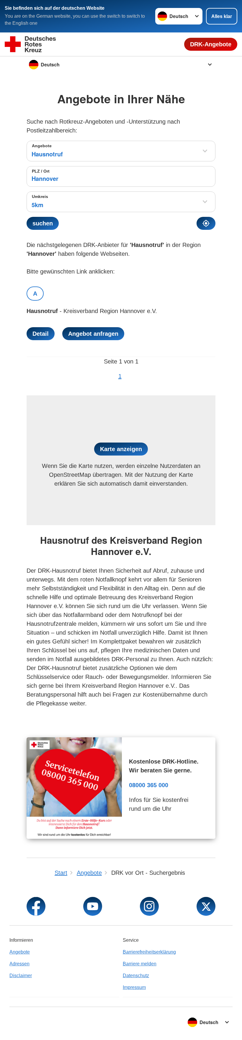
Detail (40, 333)
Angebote (42, 145)
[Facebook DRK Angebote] (36, 906)
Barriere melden (139, 963)
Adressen (19, 963)
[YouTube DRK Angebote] (92, 906)
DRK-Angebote (210, 44)
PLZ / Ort (41, 171)
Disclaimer (20, 975)
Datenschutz (136, 975)
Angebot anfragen (93, 333)
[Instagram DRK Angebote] (149, 906)
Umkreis (40, 196)
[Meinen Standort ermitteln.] (206, 223)
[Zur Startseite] (30, 44)
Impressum (134, 987)
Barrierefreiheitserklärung (149, 951)
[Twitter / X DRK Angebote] (206, 906)
